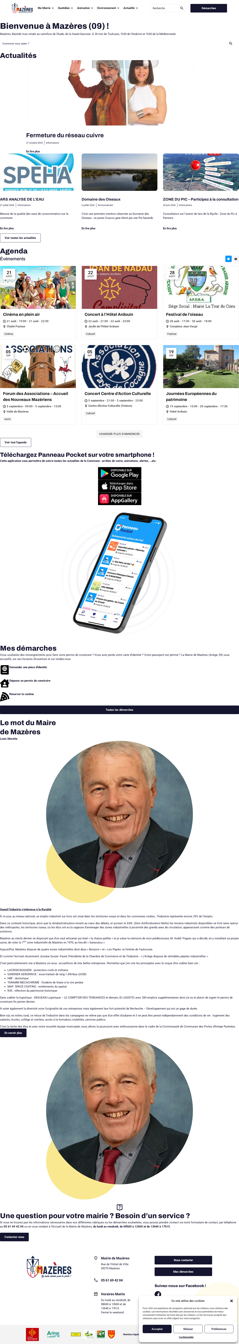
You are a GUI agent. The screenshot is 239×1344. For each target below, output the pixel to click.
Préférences (218, 1329)
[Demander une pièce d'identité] (4, 670)
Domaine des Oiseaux (101, 199)
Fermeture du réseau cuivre (65, 135)
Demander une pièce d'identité (28, 667)
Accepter (157, 1329)
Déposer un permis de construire (29, 680)
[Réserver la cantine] (4, 696)
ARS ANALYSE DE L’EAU (22, 199)
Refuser (188, 1329)
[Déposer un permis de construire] (4, 683)
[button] (231, 1301)
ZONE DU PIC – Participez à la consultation (200, 199)
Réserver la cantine (21, 694)
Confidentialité (186, 1337)
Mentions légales (131, 1334)
